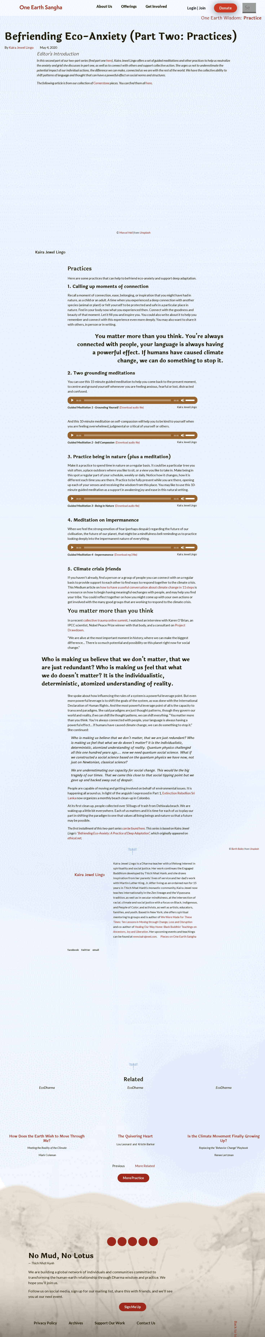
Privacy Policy (45, 1323)
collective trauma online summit (105, 620)
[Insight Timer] (153, 1241)
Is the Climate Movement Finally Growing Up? (223, 1139)
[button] (73, 949)
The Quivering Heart (135, 1136)
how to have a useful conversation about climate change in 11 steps (147, 587)
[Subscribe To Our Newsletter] (111, 1241)
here (109, 60)
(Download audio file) (132, 407)
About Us (104, 6)
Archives (76, 1323)
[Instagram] (122, 1241)
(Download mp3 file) (125, 554)
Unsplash (145, 232)
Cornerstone (101, 83)
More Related (145, 1166)
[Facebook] (142, 1241)
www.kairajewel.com (145, 936)
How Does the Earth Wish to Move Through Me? (47, 1139)
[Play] (72, 400)
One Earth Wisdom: (221, 18)
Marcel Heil (126, 232)
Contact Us (146, 1323)
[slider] (191, 400)
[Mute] (182, 400)
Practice (252, 18)
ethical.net (74, 838)
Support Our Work (110, 1323)
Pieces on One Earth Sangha (177, 936)
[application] (132, 400)
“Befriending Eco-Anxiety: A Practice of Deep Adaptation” (113, 833)
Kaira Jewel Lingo (89, 875)
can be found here (133, 828)
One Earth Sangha (40, 8)
